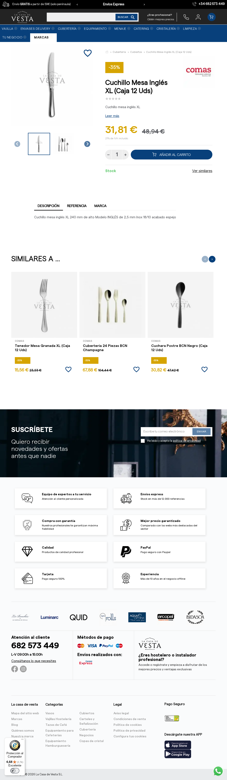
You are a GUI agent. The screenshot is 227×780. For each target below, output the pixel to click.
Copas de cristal (91, 741)
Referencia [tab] (77, 206)
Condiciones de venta (130, 719)
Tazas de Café (56, 724)
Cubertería (87, 729)
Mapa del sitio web (25, 713)
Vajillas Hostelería (58, 719)
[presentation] (77, 4)
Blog (14, 724)
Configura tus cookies (130, 736)
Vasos (49, 713)
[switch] (14, 770)
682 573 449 (35, 646)
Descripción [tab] (48, 206)
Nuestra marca (22, 736)
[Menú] (22, 740)
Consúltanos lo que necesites (33, 661)
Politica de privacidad (129, 730)
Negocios (86, 735)
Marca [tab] (100, 206)
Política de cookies (128, 724)
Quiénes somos (22, 730)
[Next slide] (87, 144)
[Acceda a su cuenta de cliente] (198, 17)
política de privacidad (187, 441)
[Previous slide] (17, 144)
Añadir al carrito (175, 154)
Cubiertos (86, 713)
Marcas (16, 719)
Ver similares (202, 171)
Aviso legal (121, 713)
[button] (39, 144)
